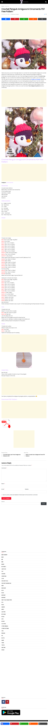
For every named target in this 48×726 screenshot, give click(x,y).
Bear (3, 557)
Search (3, 501)
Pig (2, 635)
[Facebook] (3, 702)
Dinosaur (4, 588)
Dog (3, 590)
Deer (3, 585)
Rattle (3, 638)
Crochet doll (5, 581)
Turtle (3, 645)
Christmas (7, 6)
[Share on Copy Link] (42, 19)
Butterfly (4, 566)
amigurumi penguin (35, 79)
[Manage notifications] (2, 724)
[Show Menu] (2, 2)
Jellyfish (3, 611)
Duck (3, 592)
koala (3, 616)
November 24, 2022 (6, 14)
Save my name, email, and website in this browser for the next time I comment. (20, 494)
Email (3, 489)
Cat (2, 571)
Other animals (5, 626)
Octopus (4, 623)
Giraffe (3, 607)
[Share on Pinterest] (15, 19)
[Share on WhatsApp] (24, 19)
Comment (4, 468)
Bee (2, 559)
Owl (3, 630)
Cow (3, 578)
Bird (2, 561)
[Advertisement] (24, 30)
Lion (2, 619)
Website (26, 489)
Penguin (17, 14)
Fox (2, 602)
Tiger (3, 642)
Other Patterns (5, 628)
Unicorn (3, 647)
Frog (3, 604)
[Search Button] (45, 2)
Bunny (3, 564)
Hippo (3, 609)
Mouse (3, 621)
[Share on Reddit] (33, 19)
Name (3, 483)
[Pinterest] (7, 702)
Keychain (4, 614)
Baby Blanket (4, 554)
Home (3, 6)
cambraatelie (9, 182)
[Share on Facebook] (6, 19)
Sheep (3, 640)
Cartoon (4, 569)
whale (3, 649)
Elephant (4, 595)
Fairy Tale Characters (7, 600)
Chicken (3, 573)
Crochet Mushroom (6, 583)
